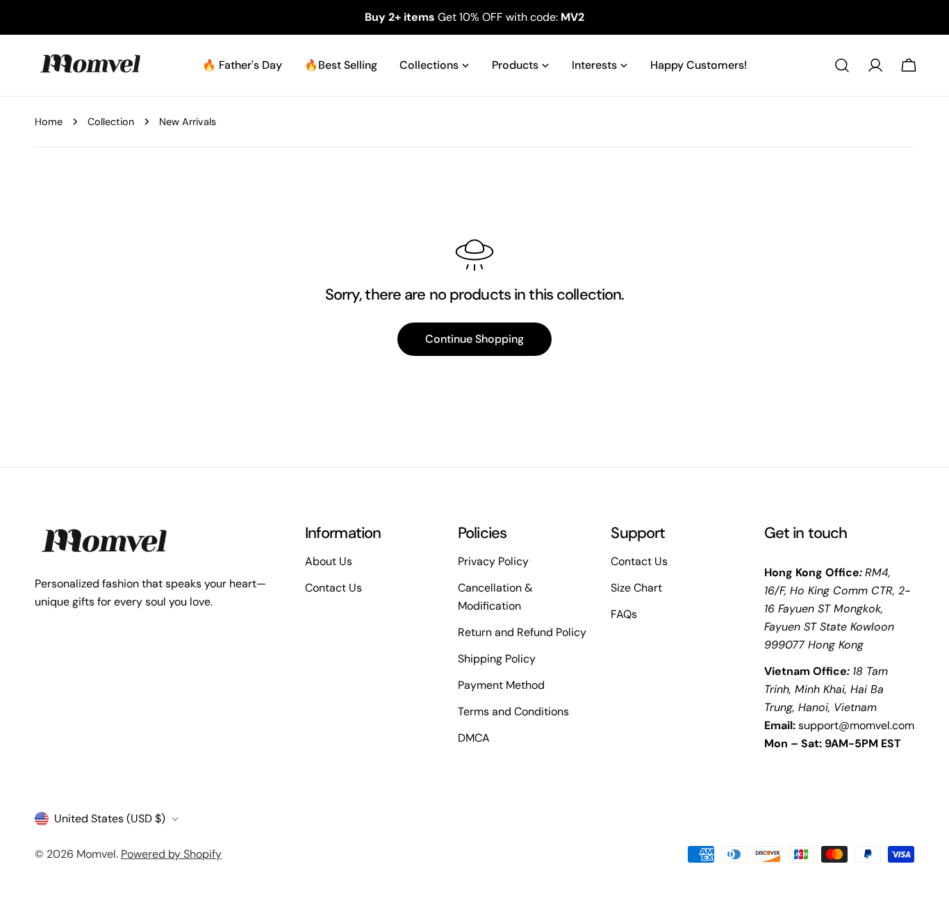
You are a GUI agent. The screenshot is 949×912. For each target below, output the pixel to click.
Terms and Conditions (513, 711)
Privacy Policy (493, 561)
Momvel (96, 854)
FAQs (624, 614)
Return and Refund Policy (522, 632)
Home (49, 121)
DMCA (474, 738)
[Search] (842, 65)
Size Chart (636, 587)
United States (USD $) (109, 818)
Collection (111, 121)
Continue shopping (474, 339)
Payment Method (501, 685)
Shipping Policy (497, 658)
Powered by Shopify (171, 854)
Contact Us (333, 587)
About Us (328, 561)
